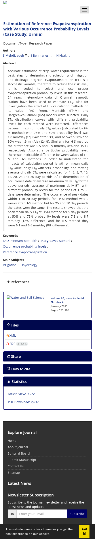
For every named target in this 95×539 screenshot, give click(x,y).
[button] (51, 534)
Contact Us (16, 466)
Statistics (19, 381)
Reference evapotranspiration (25, 252)
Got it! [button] (84, 531)
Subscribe (77, 514)
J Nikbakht (62, 55)
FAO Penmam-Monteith (20, 241)
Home (12, 440)
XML (12, 335)
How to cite (20, 369)
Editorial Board (19, 453)
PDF (18, 343)
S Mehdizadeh (13, 55)
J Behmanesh (41, 55)
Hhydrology (29, 265)
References (19, 282)
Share (15, 356)
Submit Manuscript (22, 460)
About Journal (18, 447)
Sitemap (14, 472)
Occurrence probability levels (24, 246)
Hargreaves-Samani (55, 241)
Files (14, 325)
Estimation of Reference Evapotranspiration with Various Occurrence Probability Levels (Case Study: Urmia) (47, 29)
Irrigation (10, 265)
